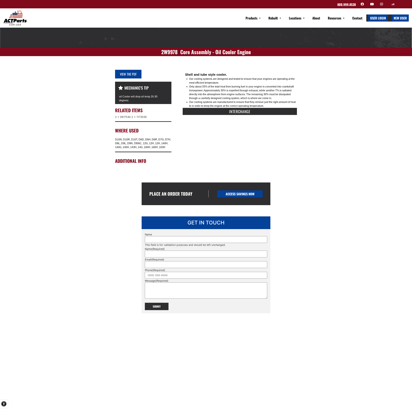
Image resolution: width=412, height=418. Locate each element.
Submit (157, 306)
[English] (393, 4)
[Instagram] (381, 4)
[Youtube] (372, 4)
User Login (378, 18)
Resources (334, 18)
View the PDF (128, 74)
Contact (357, 18)
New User (400, 18)
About (316, 18)
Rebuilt (273, 18)
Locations (295, 18)
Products (251, 18)
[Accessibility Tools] (4, 404)
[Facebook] (362, 4)
